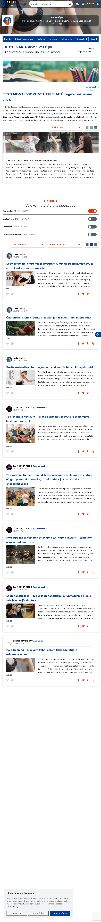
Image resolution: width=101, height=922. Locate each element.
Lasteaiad (15, 226)
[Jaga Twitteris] (83, 294)
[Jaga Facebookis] (78, 294)
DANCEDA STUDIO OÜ (30, 408)
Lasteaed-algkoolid (19, 234)
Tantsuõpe (15, 211)
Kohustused (66, 39)
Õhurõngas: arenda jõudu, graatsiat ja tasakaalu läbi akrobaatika (48, 317)
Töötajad (41, 39)
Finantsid (53, 39)
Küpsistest (16, 913)
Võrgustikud (81, 39)
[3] (91, 127)
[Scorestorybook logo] (14, 3)
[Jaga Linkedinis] (88, 294)
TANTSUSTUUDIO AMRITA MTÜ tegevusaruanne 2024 (31, 160)
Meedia (7, 39)
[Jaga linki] (93, 294)
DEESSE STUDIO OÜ (29, 641)
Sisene (90, 4)
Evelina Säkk (19, 255)
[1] (87, 127)
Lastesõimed (16, 219)
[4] (95, 127)
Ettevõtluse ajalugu (24, 39)
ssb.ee (9, 289)
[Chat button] (78, 4)
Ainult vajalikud (38, 913)
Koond (93, 39)
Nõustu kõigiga (60, 913)
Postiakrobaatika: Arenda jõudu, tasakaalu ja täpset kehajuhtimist (49, 367)
